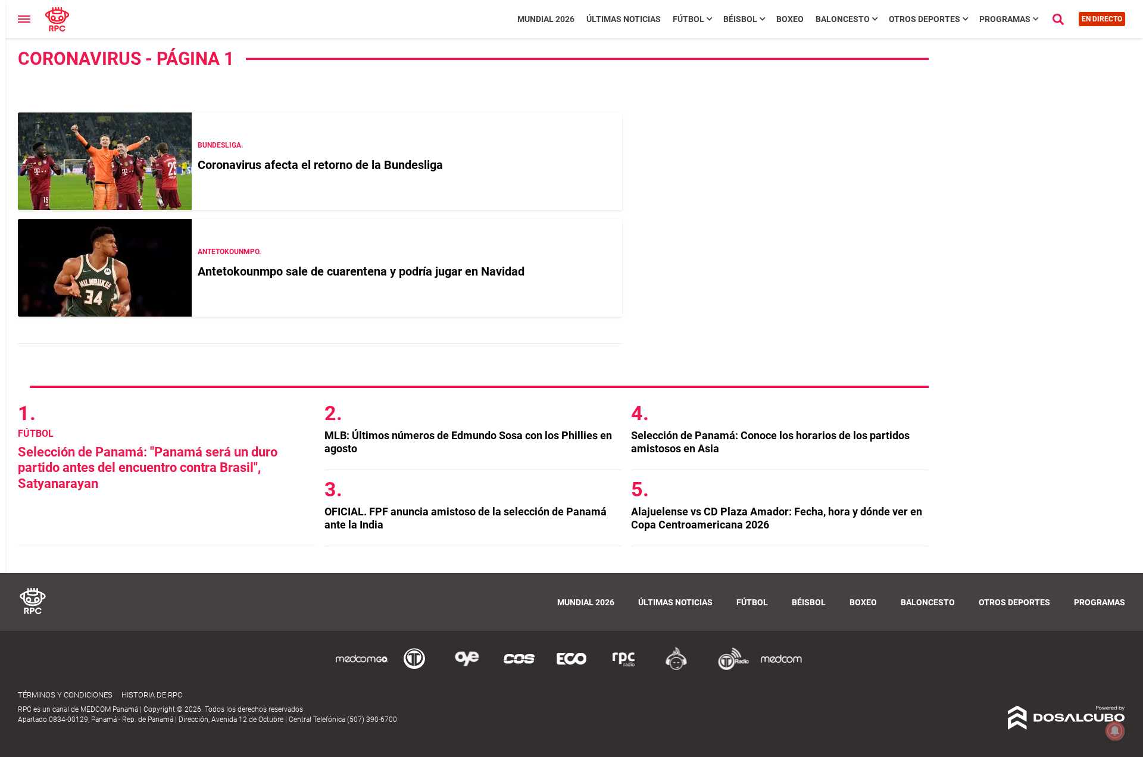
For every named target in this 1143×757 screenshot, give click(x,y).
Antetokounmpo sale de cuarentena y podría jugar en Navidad (361, 271)
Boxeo (790, 19)
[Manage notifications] (1115, 730)
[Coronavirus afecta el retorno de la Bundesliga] (105, 161)
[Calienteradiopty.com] (676, 668)
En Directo (1102, 19)
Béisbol (740, 19)
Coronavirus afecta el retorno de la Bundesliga (320, 165)
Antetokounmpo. (229, 252)
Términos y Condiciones (65, 694)
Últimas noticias (623, 19)
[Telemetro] (414, 668)
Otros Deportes (924, 19)
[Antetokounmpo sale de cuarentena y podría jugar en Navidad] (105, 268)
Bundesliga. (220, 145)
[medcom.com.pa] (781, 668)
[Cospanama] (519, 668)
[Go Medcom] (362, 668)
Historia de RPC (151, 694)
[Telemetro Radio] (728, 668)
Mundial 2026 (545, 19)
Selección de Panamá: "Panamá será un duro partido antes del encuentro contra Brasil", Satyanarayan (147, 468)
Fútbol (688, 19)
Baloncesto (843, 19)
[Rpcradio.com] (624, 668)
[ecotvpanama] (571, 668)
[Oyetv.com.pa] (467, 668)
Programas (1004, 19)
